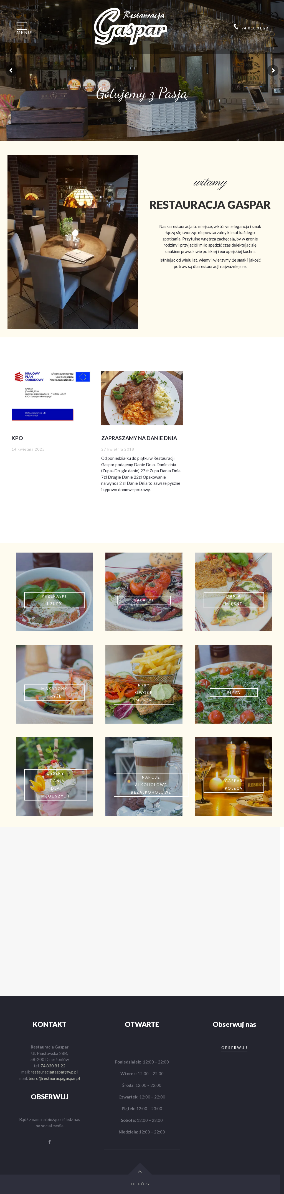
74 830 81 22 (52, 1065)
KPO (17, 438)
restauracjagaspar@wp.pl (54, 1071)
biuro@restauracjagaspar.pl (54, 1078)
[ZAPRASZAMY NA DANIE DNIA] (141, 397)
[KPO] (52, 397)
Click (54, 592)
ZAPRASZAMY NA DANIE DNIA (139, 438)
